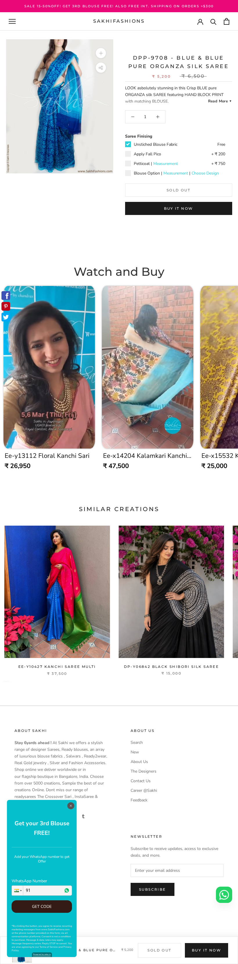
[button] (17, 890)
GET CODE (42, 906)
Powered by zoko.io (42, 954)
